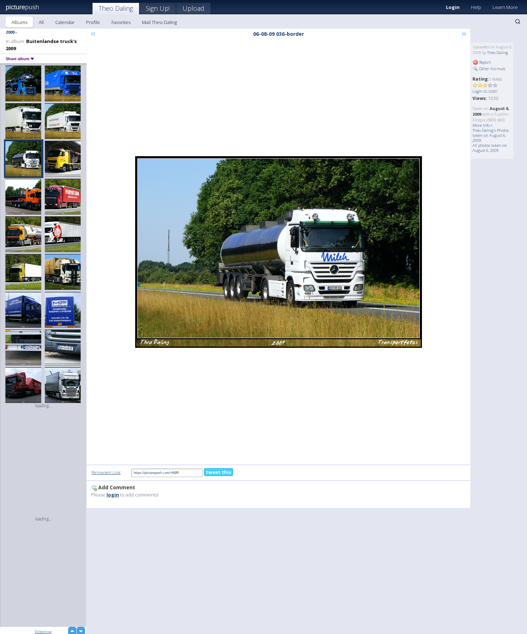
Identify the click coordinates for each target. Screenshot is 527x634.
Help (476, 7)
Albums (19, 22)
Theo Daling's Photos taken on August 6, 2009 (491, 135)
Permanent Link (105, 472)
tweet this (218, 472)
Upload (193, 8)
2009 (10, 32)
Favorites (120, 22)
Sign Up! (158, 8)
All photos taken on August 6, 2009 (490, 148)
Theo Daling (116, 8)
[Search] (517, 21)
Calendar (65, 22)
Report (484, 62)
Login (453, 7)
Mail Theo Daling (159, 22)
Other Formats (491, 68)
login (112, 494)
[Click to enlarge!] (278, 252)
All (41, 22)
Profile (93, 22)
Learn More (505, 7)
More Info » (483, 125)
